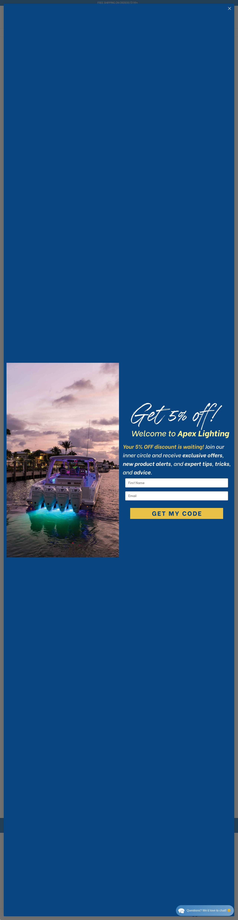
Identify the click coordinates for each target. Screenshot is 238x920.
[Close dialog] (229, 8)
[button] (205, 910)
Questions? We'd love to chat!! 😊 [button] (209, 910)
